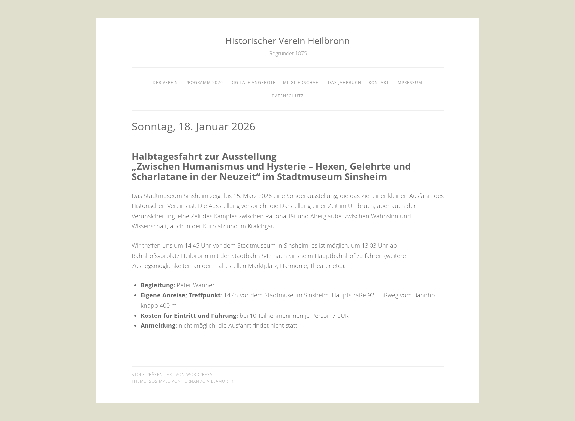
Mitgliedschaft (302, 82)
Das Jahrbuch (344, 82)
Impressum (409, 82)
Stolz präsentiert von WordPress (172, 374)
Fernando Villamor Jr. (208, 381)
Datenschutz (288, 96)
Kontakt (379, 82)
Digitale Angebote (253, 82)
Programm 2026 (204, 82)
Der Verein (165, 82)
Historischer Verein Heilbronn (287, 40)
